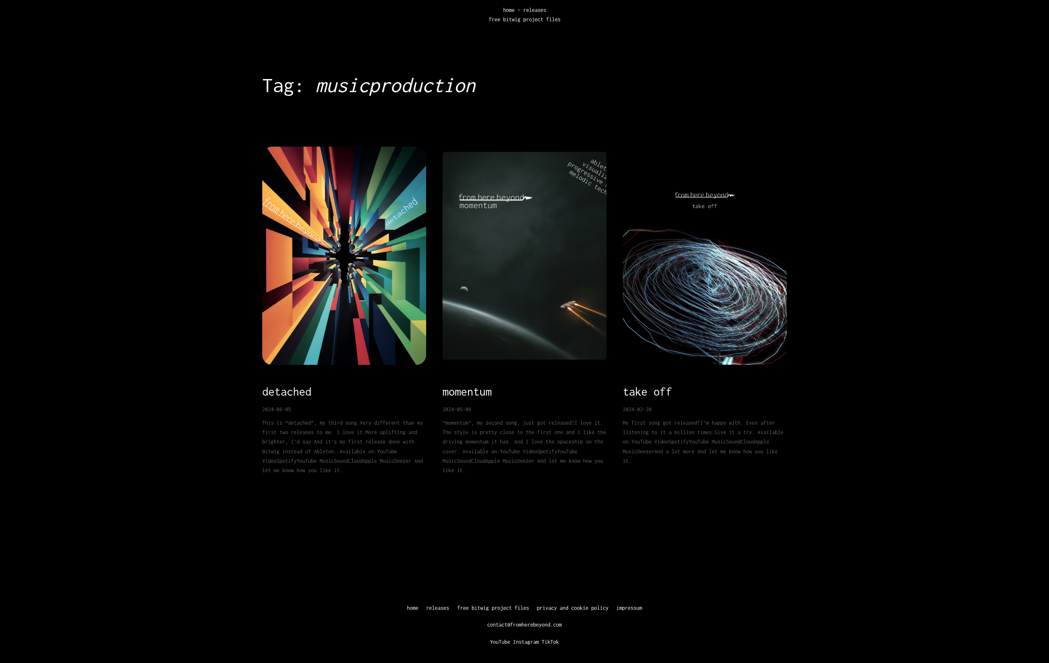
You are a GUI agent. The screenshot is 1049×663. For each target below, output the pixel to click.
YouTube (500, 642)
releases (534, 10)
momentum (467, 391)
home (509, 10)
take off (647, 391)
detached (286, 391)
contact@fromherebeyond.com (524, 625)
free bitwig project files (525, 19)
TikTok (550, 642)
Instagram (526, 642)
